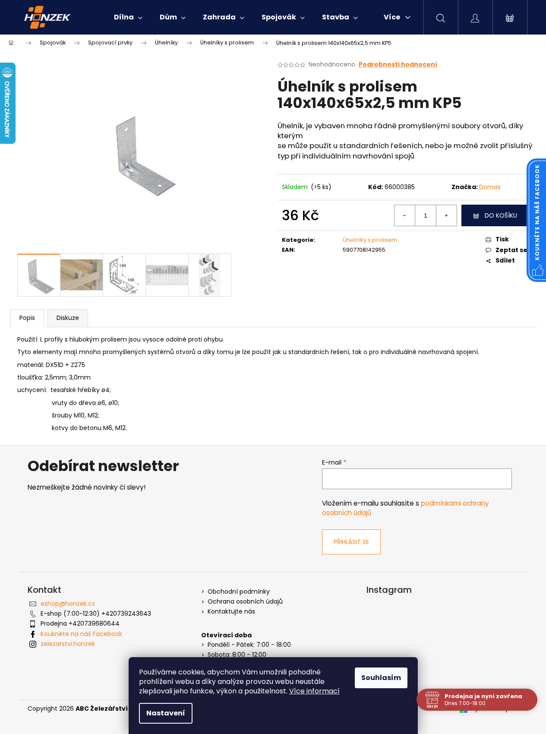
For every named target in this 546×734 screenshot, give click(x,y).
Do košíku (501, 215)
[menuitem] (128, 17)
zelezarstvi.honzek (68, 643)
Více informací (314, 691)
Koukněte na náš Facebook (81, 634)
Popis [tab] (27, 317)
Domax (490, 187)
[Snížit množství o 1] (405, 215)
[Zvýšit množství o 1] (446, 215)
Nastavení (165, 713)
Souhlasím (381, 678)
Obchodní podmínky (239, 592)
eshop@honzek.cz (68, 603)
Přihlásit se (351, 542)
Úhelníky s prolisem (370, 240)
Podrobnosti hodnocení (398, 64)
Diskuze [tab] (68, 317)
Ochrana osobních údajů (245, 602)
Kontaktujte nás (231, 611)
